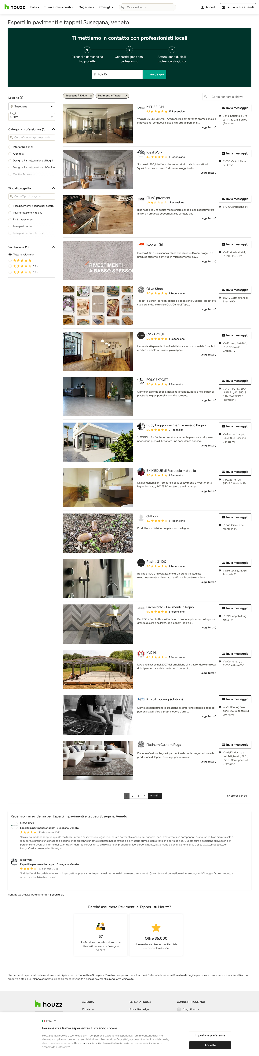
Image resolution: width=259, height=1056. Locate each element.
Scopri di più (57, 894)
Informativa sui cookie (88, 1043)
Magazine (85, 7)
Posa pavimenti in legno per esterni (33, 205)
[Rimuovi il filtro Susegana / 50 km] (91, 95)
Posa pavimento (22, 226)
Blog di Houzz (191, 1009)
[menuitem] (35, 7)
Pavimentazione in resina (27, 212)
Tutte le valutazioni (24, 254)
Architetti (18, 153)
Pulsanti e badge (139, 1009)
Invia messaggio (237, 108)
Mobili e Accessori (24, 174)
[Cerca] (122, 7)
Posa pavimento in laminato (29, 233)
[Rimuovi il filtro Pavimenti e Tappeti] (126, 95)
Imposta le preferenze (210, 1035)
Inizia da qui (155, 74)
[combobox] (147, 7)
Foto (33, 7)
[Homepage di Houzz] (15, 6)
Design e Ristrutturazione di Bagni (33, 160)
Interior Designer (23, 147)
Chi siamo (88, 1009)
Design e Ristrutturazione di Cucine (34, 167)
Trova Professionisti (57, 7)
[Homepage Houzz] (49, 1003)
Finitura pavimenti (23, 219)
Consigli (105, 7)
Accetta (210, 1045)
